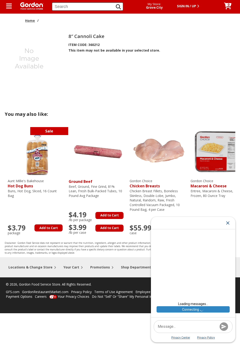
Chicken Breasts (145, 184)
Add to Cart (48, 228)
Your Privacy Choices (73, 296)
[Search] (118, 6)
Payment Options (19, 296)
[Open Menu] (9, 6)
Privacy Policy (81, 292)
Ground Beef (80, 181)
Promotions (100, 267)
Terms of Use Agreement (113, 292)
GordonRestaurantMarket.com (45, 292)
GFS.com (12, 292)
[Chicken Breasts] (159, 151)
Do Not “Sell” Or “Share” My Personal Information (129, 296)
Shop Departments (137, 267)
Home (30, 20)
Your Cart (71, 267)
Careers (41, 296)
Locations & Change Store (30, 267)
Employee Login (147, 292)
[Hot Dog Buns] (37, 151)
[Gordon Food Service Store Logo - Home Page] (29, 5)
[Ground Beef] (98, 151)
